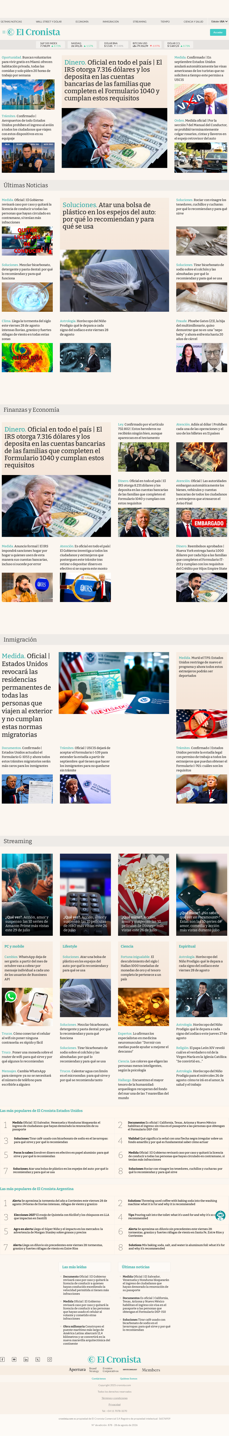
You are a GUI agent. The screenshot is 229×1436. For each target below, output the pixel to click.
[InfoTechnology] (130, 1370)
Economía (82, 21)
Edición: (217, 21)
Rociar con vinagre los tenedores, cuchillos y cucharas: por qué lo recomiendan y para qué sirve (175, 1170)
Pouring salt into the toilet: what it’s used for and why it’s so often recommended (174, 1216)
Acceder (218, 32)
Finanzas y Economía (31, 409)
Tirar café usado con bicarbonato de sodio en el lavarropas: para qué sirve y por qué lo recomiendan (61, 1140)
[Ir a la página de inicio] (33, 32)
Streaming (140, 21)
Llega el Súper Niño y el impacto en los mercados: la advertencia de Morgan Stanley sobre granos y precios (58, 1230)
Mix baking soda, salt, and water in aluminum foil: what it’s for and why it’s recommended (177, 1246)
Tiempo (165, 21)
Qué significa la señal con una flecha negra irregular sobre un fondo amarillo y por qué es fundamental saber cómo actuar (175, 1140)
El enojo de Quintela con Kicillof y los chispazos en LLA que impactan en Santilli (61, 1216)
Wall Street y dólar (49, 21)
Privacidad (115, 1404)
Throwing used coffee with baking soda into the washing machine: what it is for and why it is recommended (172, 1202)
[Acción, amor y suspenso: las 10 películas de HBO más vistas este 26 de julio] (85, 895)
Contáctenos (99, 1378)
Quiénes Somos (128, 1378)
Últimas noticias (11, 21)
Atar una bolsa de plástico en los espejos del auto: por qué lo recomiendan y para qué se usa (60, 1170)
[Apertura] (77, 1370)
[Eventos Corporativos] (110, 1370)
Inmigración (111, 21)
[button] (220, 1216)
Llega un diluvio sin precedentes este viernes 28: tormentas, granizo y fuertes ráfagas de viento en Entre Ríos (58, 1246)
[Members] (151, 1370)
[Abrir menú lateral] (4, 32)
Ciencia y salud (193, 21)
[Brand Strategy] (94, 1370)
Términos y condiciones (115, 1398)
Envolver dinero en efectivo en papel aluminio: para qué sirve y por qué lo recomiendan (61, 1154)
